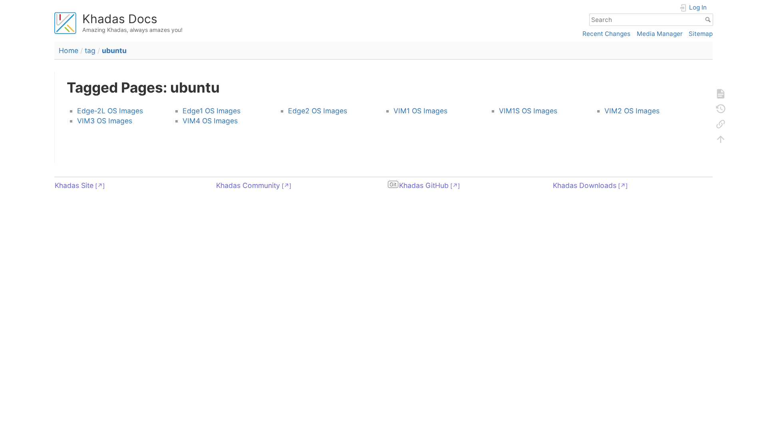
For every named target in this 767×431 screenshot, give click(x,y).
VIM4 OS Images (210, 121)
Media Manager (660, 34)
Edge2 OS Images (317, 111)
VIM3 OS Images (104, 121)
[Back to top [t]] (720, 139)
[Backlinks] (720, 124)
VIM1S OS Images (528, 111)
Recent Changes (606, 34)
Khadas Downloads (584, 185)
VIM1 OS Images (420, 111)
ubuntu (114, 50)
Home (68, 50)
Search (709, 19)
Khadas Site (74, 185)
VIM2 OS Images (632, 111)
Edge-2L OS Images (110, 111)
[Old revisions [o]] (720, 109)
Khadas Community (248, 185)
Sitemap (701, 34)
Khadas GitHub (424, 185)
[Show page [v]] (720, 93)
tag (90, 50)
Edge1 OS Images (211, 111)
